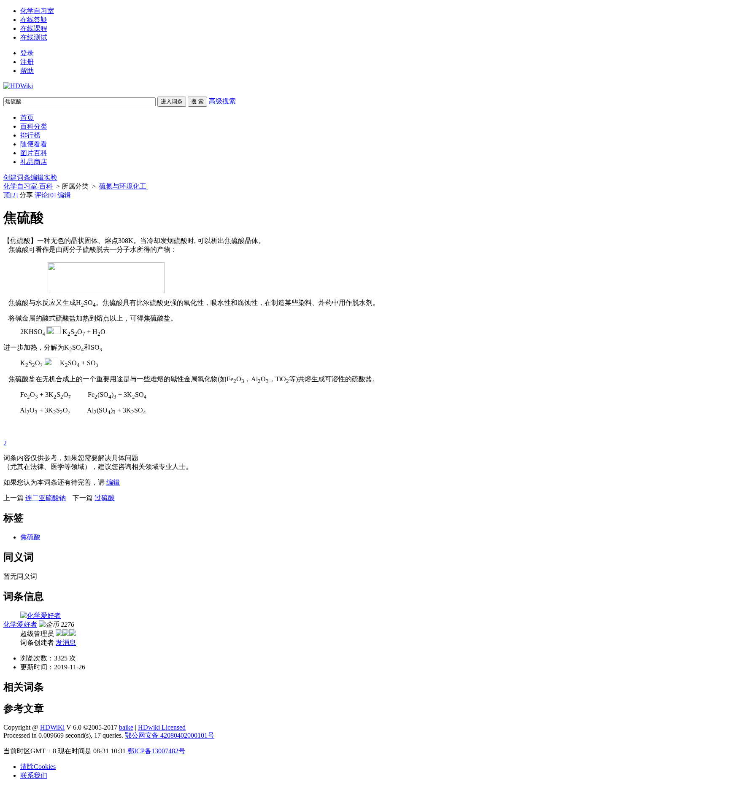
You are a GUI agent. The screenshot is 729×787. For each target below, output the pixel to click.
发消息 (66, 642)
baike (126, 727)
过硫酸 (104, 497)
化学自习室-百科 (28, 186)
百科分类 (33, 126)
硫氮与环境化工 (123, 186)
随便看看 (33, 144)
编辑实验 (43, 177)
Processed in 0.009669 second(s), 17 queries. (63, 735)
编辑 (64, 195)
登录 (27, 53)
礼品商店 (33, 161)
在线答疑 (33, 19)
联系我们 (33, 775)
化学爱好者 (20, 624)
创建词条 (16, 177)
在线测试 (33, 37)
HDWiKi (52, 727)
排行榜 (30, 135)
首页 (27, 117)
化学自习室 (37, 10)
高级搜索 (222, 101)
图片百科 (33, 152)
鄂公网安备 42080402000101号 (169, 735)
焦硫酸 (30, 537)
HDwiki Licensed (162, 727)
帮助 (27, 70)
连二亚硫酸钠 (45, 497)
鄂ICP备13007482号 (156, 751)
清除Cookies (38, 766)
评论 (45, 195)
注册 (27, 61)
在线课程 (33, 28)
